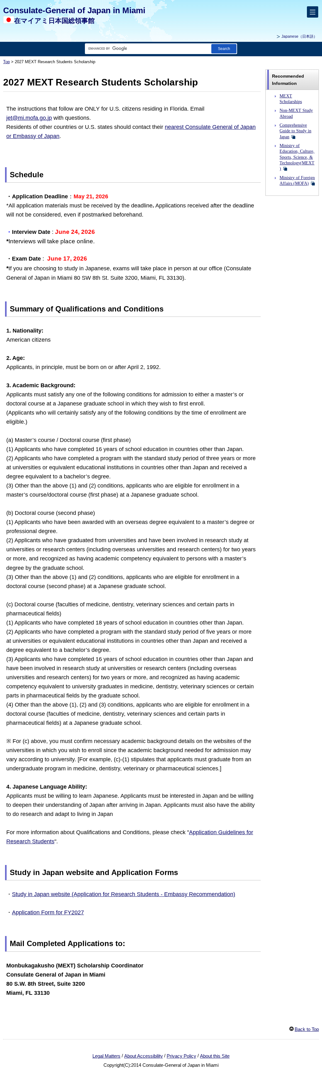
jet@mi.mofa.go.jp (29, 118)
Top (6, 62)
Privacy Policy (181, 1056)
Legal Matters (106, 1056)
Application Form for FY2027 (48, 912)
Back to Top (307, 1029)
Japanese (299, 36)
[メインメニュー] (312, 12)
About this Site (215, 1056)
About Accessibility (143, 1056)
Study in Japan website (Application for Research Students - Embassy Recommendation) (123, 894)
